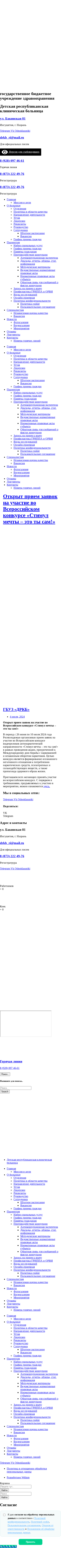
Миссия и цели (22, 202)
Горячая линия (11, 1061)
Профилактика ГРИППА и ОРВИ (33, 291)
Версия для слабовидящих (23, 151)
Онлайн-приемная (24, 297)
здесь (46, 786)
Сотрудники (21, 230)
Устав (17, 217)
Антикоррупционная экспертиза (39, 257)
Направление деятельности (29, 214)
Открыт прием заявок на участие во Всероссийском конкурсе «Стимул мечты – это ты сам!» (30, 509)
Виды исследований (25, 294)
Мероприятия (21, 328)
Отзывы (11, 331)
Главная (11, 199)
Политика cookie (30, 303)
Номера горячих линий (27, 340)
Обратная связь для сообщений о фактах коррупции (39, 284)
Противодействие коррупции (31, 254)
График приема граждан (28, 239)
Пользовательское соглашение (37, 306)
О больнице (14, 205)
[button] (30, 813)
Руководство (21, 227)
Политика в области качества (30, 211)
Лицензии (19, 220)
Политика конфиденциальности (32, 300)
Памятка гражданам (25, 251)
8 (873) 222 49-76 (12, 174)
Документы (13, 334)
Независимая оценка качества (31, 313)
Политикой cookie (40, 1522)
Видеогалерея (21, 325)
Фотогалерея (21, 322)
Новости (12, 319)
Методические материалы (35, 267)
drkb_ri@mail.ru (12, 137)
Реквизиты (20, 224)
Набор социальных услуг (28, 245)
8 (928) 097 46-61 (12, 160)
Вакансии (26, 236)
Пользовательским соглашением (24, 1525)
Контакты (12, 337)
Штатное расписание (32, 233)
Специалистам (15, 310)
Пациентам (13, 242)
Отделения (20, 208)
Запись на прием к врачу (28, 288)
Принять (30, 1542)
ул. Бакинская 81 (13, 118)
